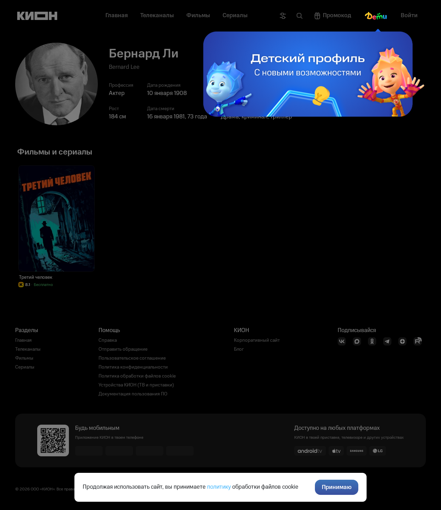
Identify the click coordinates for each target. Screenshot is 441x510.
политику (219, 487)
